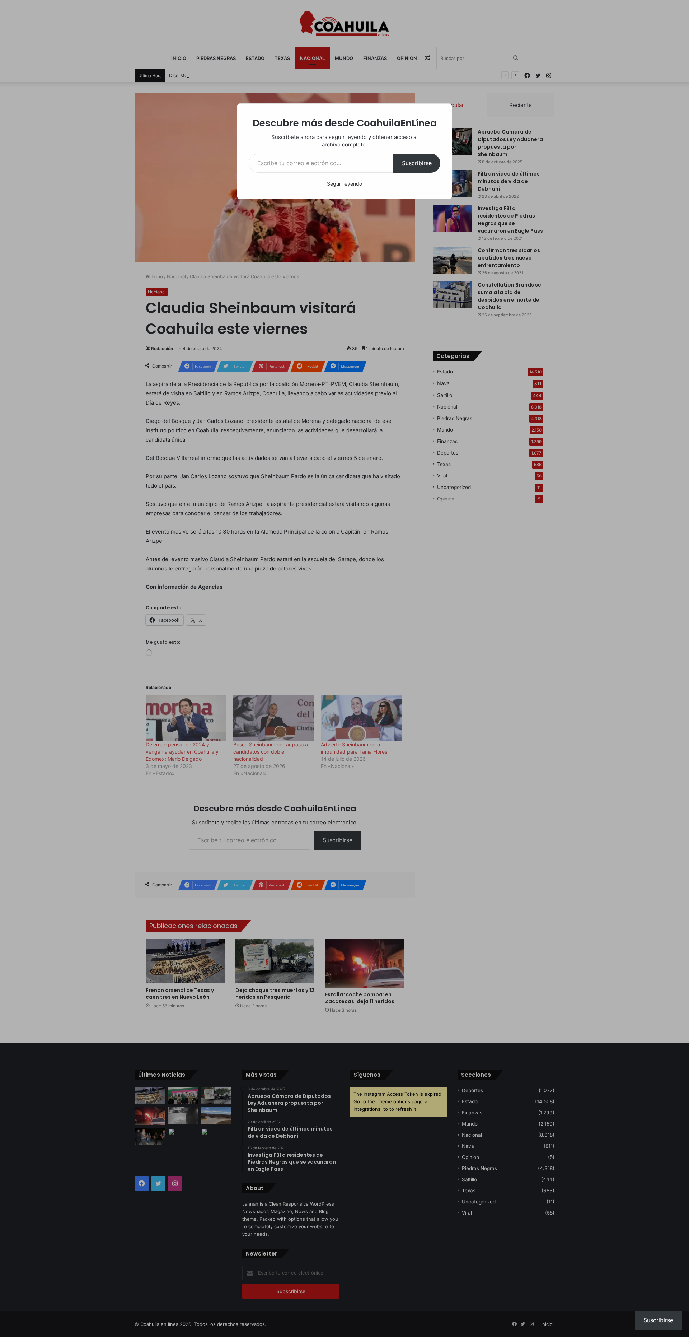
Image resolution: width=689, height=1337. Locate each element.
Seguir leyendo (344, 184)
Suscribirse (417, 163)
